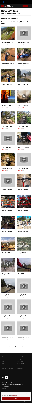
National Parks (19, 368)
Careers (3, 390)
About (3, 356)
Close (16, 398)
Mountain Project (20, 356)
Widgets (3, 361)
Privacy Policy (14, 395)
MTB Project (19, 359)
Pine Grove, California (9, 18)
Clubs (3, 363)
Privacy (23, 401)
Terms (19, 401)
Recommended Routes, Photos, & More (14, 22)
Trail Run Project (20, 363)
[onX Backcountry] (6, 2)
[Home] (7, 6)
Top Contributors (5, 366)
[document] (16, 396)
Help (3, 359)
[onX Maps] (5, 378)
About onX (4, 388)
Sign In (25, 6)
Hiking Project (19, 361)
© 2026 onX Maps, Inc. (12, 401)
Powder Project (19, 366)
